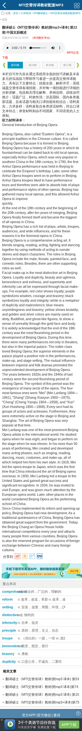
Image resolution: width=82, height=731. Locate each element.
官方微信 (44, 715)
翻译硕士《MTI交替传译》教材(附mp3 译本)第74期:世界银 (41, 688)
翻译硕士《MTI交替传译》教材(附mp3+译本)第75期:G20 (42, 703)
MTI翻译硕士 (41, 13)
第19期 (33, 65)
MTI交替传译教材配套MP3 (65, 13)
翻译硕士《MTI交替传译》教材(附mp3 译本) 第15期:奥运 (42, 695)
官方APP (29, 715)
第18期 (50, 65)
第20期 (15, 65)
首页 (15, 13)
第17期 (67, 65)
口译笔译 (26, 13)
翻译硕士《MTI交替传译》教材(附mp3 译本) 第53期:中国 (42, 680)
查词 (56, 715)
